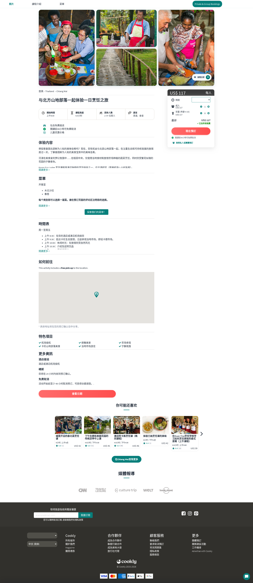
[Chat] (246, 576)
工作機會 (196, 547)
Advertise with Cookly (202, 551)
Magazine (70, 547)
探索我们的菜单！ (96, 212)
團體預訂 (196, 540)
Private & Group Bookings (207, 3)
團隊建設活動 (199, 544)
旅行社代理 (113, 551)
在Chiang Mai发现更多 (126, 459)
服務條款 (154, 554)
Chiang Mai (61, 91)
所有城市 (70, 540)
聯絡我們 (154, 540)
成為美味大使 (115, 547)
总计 (174, 120)
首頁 (41, 91)
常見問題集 (155, 547)
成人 (179, 107)
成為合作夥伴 (115, 540)
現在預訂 (191, 131)
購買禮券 (70, 551)
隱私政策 (79, 519)
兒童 (182, 113)
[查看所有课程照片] (67, 48)
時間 (178, 100)
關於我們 (70, 544)
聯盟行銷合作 (115, 544)
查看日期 (77, 393)
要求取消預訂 (157, 544)
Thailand (49, 91)
